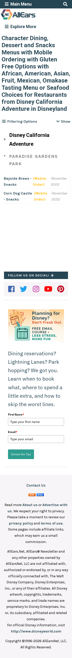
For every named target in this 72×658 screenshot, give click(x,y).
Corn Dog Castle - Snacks (18, 196)
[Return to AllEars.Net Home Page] (30, 19)
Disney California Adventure (29, 139)
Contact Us (36, 485)
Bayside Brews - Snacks (18, 181)
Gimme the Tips (21, 454)
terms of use (52, 523)
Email (12, 432)
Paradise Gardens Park (33, 160)
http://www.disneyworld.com (36, 631)
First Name (16, 414)
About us (30, 505)
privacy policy (21, 523)
